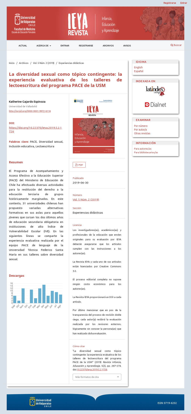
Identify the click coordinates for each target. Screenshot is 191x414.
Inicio (12, 63)
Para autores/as (142, 148)
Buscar (177, 45)
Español (138, 71)
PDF (80, 165)
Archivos (108, 45)
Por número (141, 125)
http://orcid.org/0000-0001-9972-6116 (30, 111)
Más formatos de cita (87, 377)
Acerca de (43, 45)
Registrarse (86, 45)
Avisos (127, 45)
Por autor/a (140, 129)
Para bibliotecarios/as (146, 152)
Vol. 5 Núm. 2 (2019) (43, 63)
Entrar (65, 45)
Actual (23, 45)
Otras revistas (142, 133)
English (138, 67)
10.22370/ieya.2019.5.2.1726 (92, 369)
